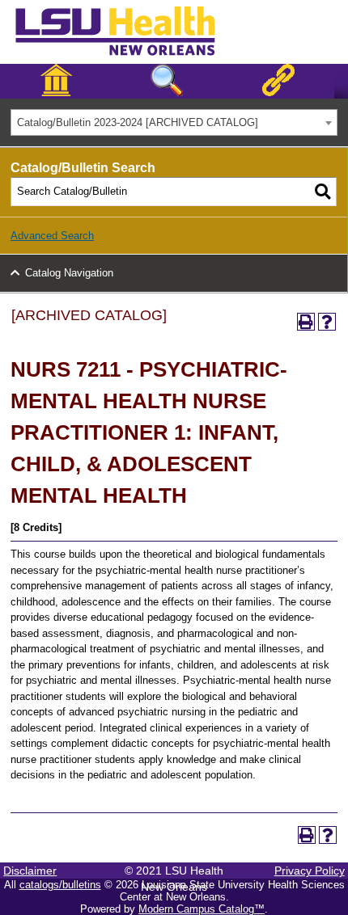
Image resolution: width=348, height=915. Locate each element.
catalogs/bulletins (60, 885)
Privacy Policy (309, 870)
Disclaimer (30, 870)
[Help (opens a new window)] (327, 322)
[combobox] (174, 122)
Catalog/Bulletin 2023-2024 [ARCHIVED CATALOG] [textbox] (137, 122)
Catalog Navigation (69, 273)
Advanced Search (52, 236)
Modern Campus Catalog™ (201, 909)
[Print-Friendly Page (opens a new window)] (306, 322)
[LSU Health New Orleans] (128, 56)
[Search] (323, 191)
